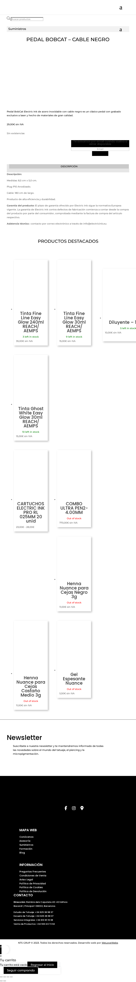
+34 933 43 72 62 (45, 924)
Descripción (69, 166)
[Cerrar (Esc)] (11, 976)
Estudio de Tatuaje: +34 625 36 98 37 (33, 912)
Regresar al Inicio (42, 964)
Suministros (26, 845)
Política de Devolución (32, 891)
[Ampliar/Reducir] (1, 976)
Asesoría (24, 841)
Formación (25, 848)
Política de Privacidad (32, 883)
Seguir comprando (21, 970)
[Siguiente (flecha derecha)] (4, 980)
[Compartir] (8, 976)
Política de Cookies (31, 887)
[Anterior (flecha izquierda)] (1, 980)
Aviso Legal (26, 879)
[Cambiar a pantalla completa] (4, 976)
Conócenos (26, 837)
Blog (22, 852)
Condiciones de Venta (32, 875)
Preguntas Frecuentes (32, 871)
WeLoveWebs (110, 942)
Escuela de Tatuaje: (24, 916)
